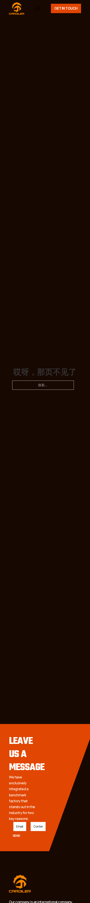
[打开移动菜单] (37, 8)
